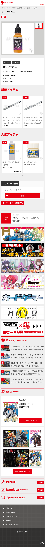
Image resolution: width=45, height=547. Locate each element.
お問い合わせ (10, 512)
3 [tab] (24, 131)
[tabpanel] (11, 112)
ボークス (7, 63)
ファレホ (16, 63)
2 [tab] (21, 131)
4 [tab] (28, 131)
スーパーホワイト (30, 162)
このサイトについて (13, 516)
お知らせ (9, 508)
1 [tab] (17, 131)
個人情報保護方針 (12, 524)
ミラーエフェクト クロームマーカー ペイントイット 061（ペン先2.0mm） (11, 120)
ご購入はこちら (29, 420)
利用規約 (9, 520)
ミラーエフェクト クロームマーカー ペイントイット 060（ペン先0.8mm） (33, 120)
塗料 (3, 17)
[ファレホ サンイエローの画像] (39, 26)
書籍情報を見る (21, 471)
